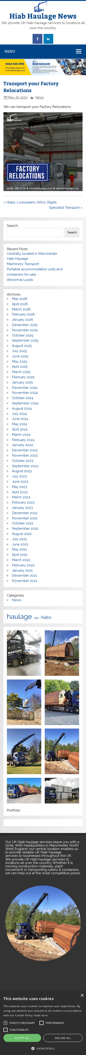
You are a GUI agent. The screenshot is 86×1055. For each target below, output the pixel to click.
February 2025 (23, 377)
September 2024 (25, 403)
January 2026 (22, 320)
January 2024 (22, 445)
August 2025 (22, 346)
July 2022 (19, 539)
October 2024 (22, 398)
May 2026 (19, 299)
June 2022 (20, 544)
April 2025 (20, 366)
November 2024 (25, 393)
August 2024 (22, 408)
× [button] (82, 995)
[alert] (43, 1023)
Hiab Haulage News (43, 15)
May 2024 (19, 424)
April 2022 (20, 555)
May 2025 (19, 361)
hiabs (46, 617)
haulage (19, 616)
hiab (36, 618)
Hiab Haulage (17, 259)
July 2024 (19, 414)
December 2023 (24, 450)
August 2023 (22, 471)
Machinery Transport (23, 264)
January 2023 (22, 508)
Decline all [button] (63, 1038)
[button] (43, 1048)
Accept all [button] (22, 1038)
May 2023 (19, 487)
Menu (10, 51)
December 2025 (24, 325)
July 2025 (19, 351)
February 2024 (23, 440)
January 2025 (22, 382)
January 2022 (22, 570)
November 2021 (24, 581)
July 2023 (19, 476)
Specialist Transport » (66, 208)
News (39, 97)
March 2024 (21, 435)
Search (12, 226)
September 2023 (25, 466)
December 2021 (24, 575)
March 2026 (21, 309)
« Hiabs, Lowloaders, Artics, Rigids (30, 202)
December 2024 (24, 388)
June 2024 (20, 419)
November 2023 (25, 455)
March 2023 (21, 497)
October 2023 (22, 461)
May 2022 (19, 549)
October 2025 (22, 335)
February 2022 (23, 565)
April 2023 (20, 492)
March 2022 (21, 560)
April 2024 (20, 429)
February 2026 (23, 314)
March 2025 (21, 372)
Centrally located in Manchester (32, 254)
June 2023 (20, 482)
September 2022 (25, 528)
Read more (41, 1015)
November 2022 (25, 518)
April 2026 (20, 304)
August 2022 (22, 534)
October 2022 (22, 523)
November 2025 (25, 330)
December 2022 (24, 513)
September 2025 (25, 340)
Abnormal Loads (20, 280)
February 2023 (23, 502)
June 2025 (20, 356)
